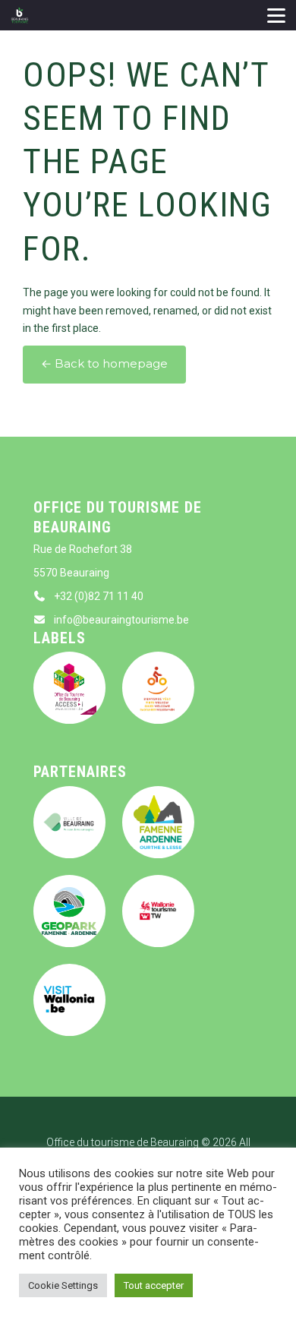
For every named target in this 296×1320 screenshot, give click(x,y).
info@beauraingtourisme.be (121, 620)
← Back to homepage (104, 364)
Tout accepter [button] (154, 1285)
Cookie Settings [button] (63, 1285)
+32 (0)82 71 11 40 (98, 596)
